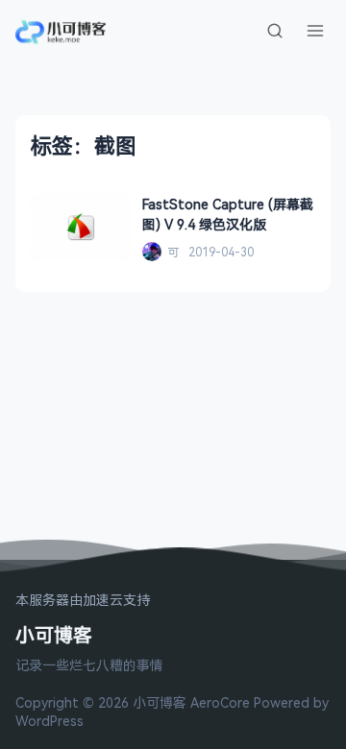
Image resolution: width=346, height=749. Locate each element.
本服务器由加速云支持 (82, 600)
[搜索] (275, 30)
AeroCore (220, 702)
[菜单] (315, 30)
